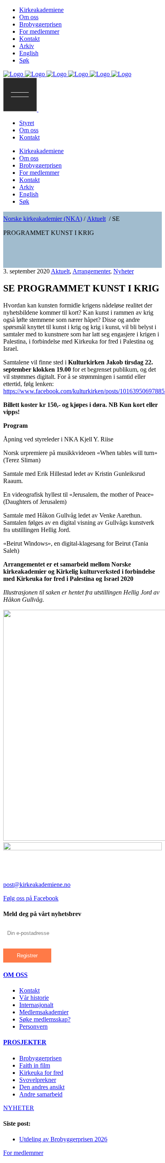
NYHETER (18, 1107)
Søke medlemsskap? (44, 1019)
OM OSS (15, 974)
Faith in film (34, 1065)
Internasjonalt (36, 1004)
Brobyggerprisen (40, 1058)
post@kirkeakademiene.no (36, 884)
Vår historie (34, 997)
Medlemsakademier (43, 1012)
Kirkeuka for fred (41, 1072)
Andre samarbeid (40, 1094)
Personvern (33, 1026)
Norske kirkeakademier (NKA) (42, 218)
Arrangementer (91, 271)
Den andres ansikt (41, 1087)
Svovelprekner (37, 1079)
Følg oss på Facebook (30, 898)
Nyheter (123, 271)
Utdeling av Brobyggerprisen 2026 (63, 1139)
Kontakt (29, 990)
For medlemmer (23, 1152)
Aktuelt (96, 218)
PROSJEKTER (24, 1042)
